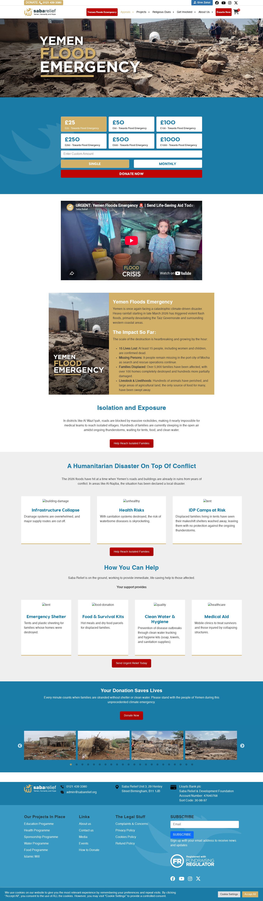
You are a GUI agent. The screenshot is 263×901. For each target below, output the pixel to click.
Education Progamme (39, 824)
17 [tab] (163, 765)
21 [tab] (186, 765)
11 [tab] (129, 765)
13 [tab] (140, 765)
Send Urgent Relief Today (131, 663)
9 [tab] (117, 765)
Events (83, 843)
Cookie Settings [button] (229, 894)
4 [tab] (88, 765)
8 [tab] (111, 765)
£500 (130, 141)
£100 (178, 124)
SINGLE (95, 164)
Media (83, 837)
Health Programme (37, 830)
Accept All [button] (250, 894)
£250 (82, 141)
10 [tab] (123, 765)
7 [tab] (105, 765)
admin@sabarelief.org (81, 792)
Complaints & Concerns (132, 824)
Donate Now (224, 12)
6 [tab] (100, 765)
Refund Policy (125, 843)
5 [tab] (94, 765)
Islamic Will (32, 856)
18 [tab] (169, 765)
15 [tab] (152, 765)
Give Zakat (203, 3)
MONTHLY (167, 164)
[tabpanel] (51, 745)
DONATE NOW (131, 174)
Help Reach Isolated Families (131, 443)
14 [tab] (146, 765)
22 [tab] (192, 765)
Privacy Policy (125, 830)
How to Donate (89, 850)
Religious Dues (161, 12)
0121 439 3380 (76, 786)
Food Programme (36, 850)
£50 (130, 124)
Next (242, 745)
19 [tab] (175, 765)
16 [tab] (157, 765)
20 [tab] (181, 765)
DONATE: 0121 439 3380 (43, 2)
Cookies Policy (126, 837)
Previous (19, 745)
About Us (204, 12)
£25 (82, 124)
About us (85, 824)
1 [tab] (71, 765)
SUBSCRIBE (182, 834)
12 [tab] (134, 765)
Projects (141, 12)
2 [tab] (77, 765)
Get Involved (184, 12)
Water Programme (36, 843)
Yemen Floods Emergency (102, 12)
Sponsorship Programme (41, 837)
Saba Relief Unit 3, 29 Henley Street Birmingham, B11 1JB (142, 789)
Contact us (86, 830)
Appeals (125, 12)
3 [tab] (82, 765)
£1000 (178, 141)
